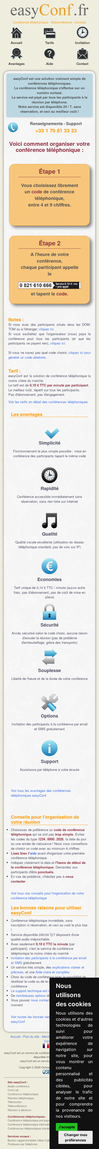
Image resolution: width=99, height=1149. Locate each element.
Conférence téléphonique (30, 22)
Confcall (80, 22)
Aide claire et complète (52, 972)
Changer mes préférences (75, 1137)
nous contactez (42, 1000)
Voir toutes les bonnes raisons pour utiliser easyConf (42, 1019)
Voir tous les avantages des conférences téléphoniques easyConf (41, 793)
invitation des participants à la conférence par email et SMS (49, 960)
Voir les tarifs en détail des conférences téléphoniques (48, 401)
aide (33, 853)
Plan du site (31, 1036)
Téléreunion (15, 1102)
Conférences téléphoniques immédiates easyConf (38, 1128)
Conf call (13, 1090)
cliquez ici (46, 329)
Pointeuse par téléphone (22, 1144)
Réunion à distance (19, 1110)
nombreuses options (31, 995)
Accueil (15, 1036)
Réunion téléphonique (21, 1098)
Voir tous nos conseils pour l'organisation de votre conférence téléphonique (47, 895)
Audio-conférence (18, 1086)
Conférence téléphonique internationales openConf (39, 1124)
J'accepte (66, 1127)
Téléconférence (61, 22)
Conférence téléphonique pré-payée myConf (35, 1120)
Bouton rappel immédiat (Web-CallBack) (32, 1140)
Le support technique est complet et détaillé (43, 990)
